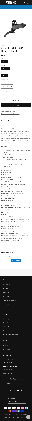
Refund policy (16, 414)
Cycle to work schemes (9, 300)
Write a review (16, 260)
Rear (12, 62)
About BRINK (7, 284)
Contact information (25, 417)
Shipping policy (15, 417)
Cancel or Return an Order (10, 334)
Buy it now (16, 105)
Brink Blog (6, 304)
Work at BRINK (7, 308)
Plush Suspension (8, 323)
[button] (3, 3)
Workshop (6, 319)
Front (4, 62)
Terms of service (7, 417)
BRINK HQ (6, 345)
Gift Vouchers (7, 327)
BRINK (10, 414)
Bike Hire (5, 330)
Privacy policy (24, 414)
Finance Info (6, 292)
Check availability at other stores (10, 114)
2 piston (5, 69)
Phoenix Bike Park (8, 349)
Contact (5, 288)
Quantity (3, 83)
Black (4, 75)
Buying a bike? (7, 296)
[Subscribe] (24, 384)
